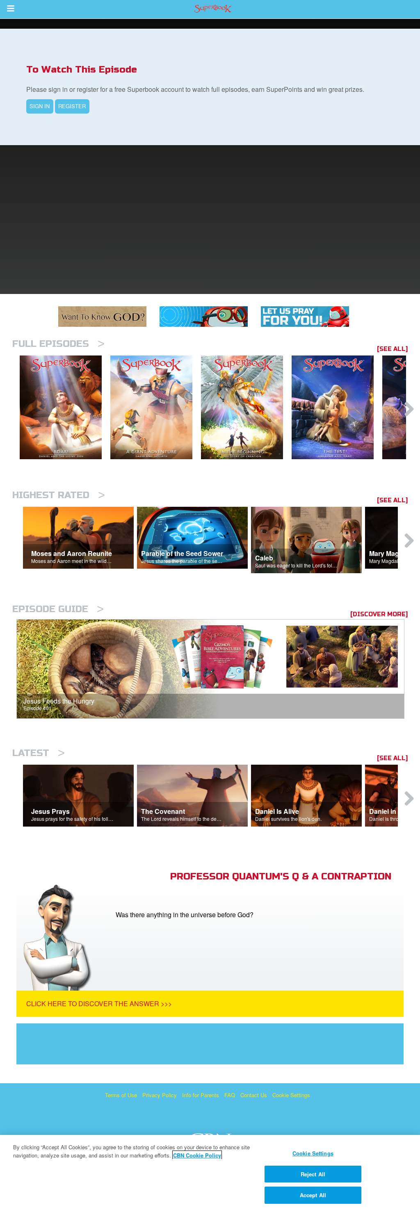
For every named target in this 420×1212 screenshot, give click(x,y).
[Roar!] (65, 407)
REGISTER (72, 106)
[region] (210, 1173)
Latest (38, 753)
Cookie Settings (291, 1095)
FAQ (229, 1095)
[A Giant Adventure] (155, 407)
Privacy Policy (159, 1095)
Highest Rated (58, 495)
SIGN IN (40, 106)
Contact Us (253, 1095)
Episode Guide (58, 609)
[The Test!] (337, 407)
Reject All (313, 1174)
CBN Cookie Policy (197, 1155)
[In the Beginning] (246, 407)
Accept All (313, 1195)
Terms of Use (121, 1095)
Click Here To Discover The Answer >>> (99, 1003)
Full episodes (58, 343)
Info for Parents (200, 1095)
